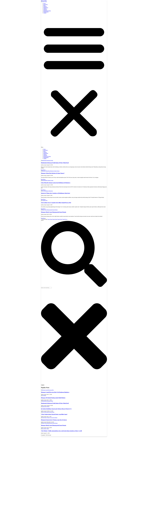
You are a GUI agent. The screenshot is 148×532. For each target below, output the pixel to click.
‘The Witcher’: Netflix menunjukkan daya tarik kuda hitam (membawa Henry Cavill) (61, 430)
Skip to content (44, 0)
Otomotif (45, 6)
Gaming (44, 12)
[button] (74, 81)
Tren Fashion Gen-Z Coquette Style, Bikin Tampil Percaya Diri (56, 202)
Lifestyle (45, 8)
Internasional (45, 7)
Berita (44, 5)
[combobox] (46, 287)
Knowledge (45, 4)
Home (44, 3)
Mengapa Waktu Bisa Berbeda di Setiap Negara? (52, 173)
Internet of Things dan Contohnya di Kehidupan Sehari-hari (55, 193)
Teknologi (45, 9)
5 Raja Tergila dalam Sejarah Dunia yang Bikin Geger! (54, 414)
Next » (66, 219)
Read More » (43, 169)
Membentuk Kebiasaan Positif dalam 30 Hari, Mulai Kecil (55, 162)
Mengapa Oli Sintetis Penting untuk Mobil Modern (53, 397)
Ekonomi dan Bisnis (47, 10)
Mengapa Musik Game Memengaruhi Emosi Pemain (53, 212)
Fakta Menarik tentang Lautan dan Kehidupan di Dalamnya (55, 182)
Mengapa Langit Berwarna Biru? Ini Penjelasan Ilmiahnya (55, 392)
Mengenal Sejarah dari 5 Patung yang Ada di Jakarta (54, 419)
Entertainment (45, 11)
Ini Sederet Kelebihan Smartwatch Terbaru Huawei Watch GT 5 (56, 408)
